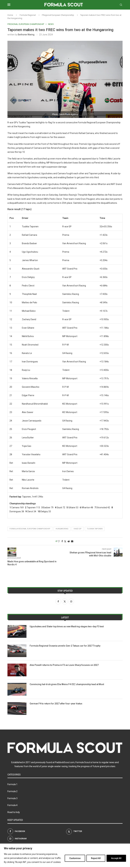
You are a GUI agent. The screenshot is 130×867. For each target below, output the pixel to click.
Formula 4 (12, 805)
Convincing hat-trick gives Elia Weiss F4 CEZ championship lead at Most (67, 684)
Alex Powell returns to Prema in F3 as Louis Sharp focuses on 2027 (64, 665)
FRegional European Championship (58, 15)
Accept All (116, 858)
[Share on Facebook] (62, 541)
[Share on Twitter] (65, 541)
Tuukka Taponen (95, 529)
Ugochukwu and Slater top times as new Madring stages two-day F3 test (67, 626)
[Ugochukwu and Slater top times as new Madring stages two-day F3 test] (16, 631)
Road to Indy (13, 812)
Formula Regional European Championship (30, 529)
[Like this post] (59, 541)
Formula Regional (28, 15)
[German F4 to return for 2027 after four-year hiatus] (16, 708)
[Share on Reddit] (69, 541)
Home (10, 15)
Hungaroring (62, 529)
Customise (75, 858)
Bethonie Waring (26, 34)
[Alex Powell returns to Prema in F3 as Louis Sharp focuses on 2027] (16, 670)
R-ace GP (77, 529)
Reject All (96, 858)
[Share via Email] (72, 541)
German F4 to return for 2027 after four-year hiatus (56, 703)
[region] (65, 855)
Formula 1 (12, 784)
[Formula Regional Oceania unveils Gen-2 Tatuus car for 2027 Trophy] (16, 650)
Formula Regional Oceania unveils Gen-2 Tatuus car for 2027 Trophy (65, 645)
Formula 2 (12, 791)
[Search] (121, 4)
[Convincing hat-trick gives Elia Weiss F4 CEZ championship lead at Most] (16, 689)
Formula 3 (12, 798)
